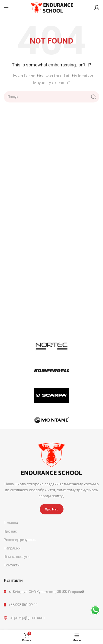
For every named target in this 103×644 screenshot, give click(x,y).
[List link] (51, 604)
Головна (11, 523)
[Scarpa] (51, 395)
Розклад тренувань (20, 540)
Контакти (12, 565)
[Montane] (51, 420)
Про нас (10, 531)
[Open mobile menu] (6, 7)
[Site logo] (52, 7)
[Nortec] (51, 345)
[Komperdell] (51, 370)
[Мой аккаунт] (97, 7)
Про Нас (51, 509)
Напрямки (12, 548)
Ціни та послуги (17, 557)
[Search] (93, 96)
